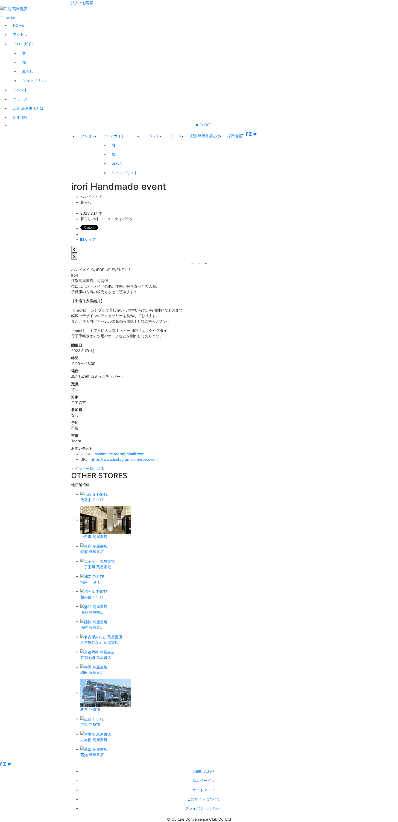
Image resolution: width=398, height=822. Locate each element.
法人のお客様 (82, 2)
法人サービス (204, 780)
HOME (18, 25)
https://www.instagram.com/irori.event (124, 459)
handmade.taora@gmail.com (119, 454)
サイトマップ (204, 789)
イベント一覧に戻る (87, 468)
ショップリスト (35, 80)
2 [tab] (199, 263)
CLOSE (205, 124)
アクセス (20, 34)
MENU (10, 18)
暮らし (27, 71)
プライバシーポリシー (203, 808)
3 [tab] (206, 263)
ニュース (20, 99)
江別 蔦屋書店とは (28, 108)
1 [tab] (192, 263)
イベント (20, 89)
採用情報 (20, 117)
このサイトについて (203, 799)
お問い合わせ (204, 771)
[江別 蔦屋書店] (13, 8)
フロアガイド (24, 43)
